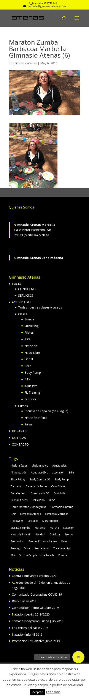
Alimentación (19, 472)
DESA (52, 500)
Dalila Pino (38, 500)
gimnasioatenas (25, 63)
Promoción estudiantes (43, 541)
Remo (64, 541)
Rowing (15, 548)
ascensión (58, 472)
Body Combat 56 (40, 479)
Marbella (40, 528)
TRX (27, 339)
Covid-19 (59, 493)
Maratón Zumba (20, 528)
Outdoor (30, 399)
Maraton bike (50, 521)
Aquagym (31, 386)
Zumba (29, 319)
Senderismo (41, 548)
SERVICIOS (25, 295)
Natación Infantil (20, 534)
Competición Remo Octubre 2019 (35, 608)
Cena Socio (58, 486)
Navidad (40, 534)
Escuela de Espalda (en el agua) (46, 411)
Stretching (31, 326)
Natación (30, 346)
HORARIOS (19, 431)
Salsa (28, 424)
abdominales (40, 465)
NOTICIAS (19, 438)
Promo (69, 534)
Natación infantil (35, 418)
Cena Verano (18, 493)
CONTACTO (20, 444)
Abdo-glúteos (19, 465)
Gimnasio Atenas (30, 514)
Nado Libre (32, 353)
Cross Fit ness (19, 500)
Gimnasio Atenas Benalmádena (38, 258)
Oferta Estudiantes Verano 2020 (34, 576)
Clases (22, 314)
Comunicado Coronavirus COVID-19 (37, 594)
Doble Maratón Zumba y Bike (28, 507)
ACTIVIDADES (21, 302)
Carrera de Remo (36, 486)
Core (27, 366)
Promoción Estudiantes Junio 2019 (36, 641)
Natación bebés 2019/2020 (31, 614)
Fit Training (32, 392)
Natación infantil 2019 (27, 634)
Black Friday (18, 479)
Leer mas (53, 692)
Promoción (17, 541)
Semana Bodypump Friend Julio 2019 (38, 621)
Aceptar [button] (37, 692)
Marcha (54, 528)
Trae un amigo (62, 548)
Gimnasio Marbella (56, 514)
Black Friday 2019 (24, 601)
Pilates (29, 332)
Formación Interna (62, 507)
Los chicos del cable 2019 (30, 628)
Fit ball (28, 359)
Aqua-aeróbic (39, 472)
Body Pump (32, 372)
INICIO (16, 284)
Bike (27, 379)
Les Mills (33, 521)
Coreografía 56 (40, 493)
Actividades (59, 465)
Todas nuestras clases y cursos (40, 307)
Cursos (23, 406)
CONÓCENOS (27, 289)
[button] (78, 657)
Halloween (17, 521)
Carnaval (16, 486)
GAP (13, 514)
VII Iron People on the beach (36, 555)
